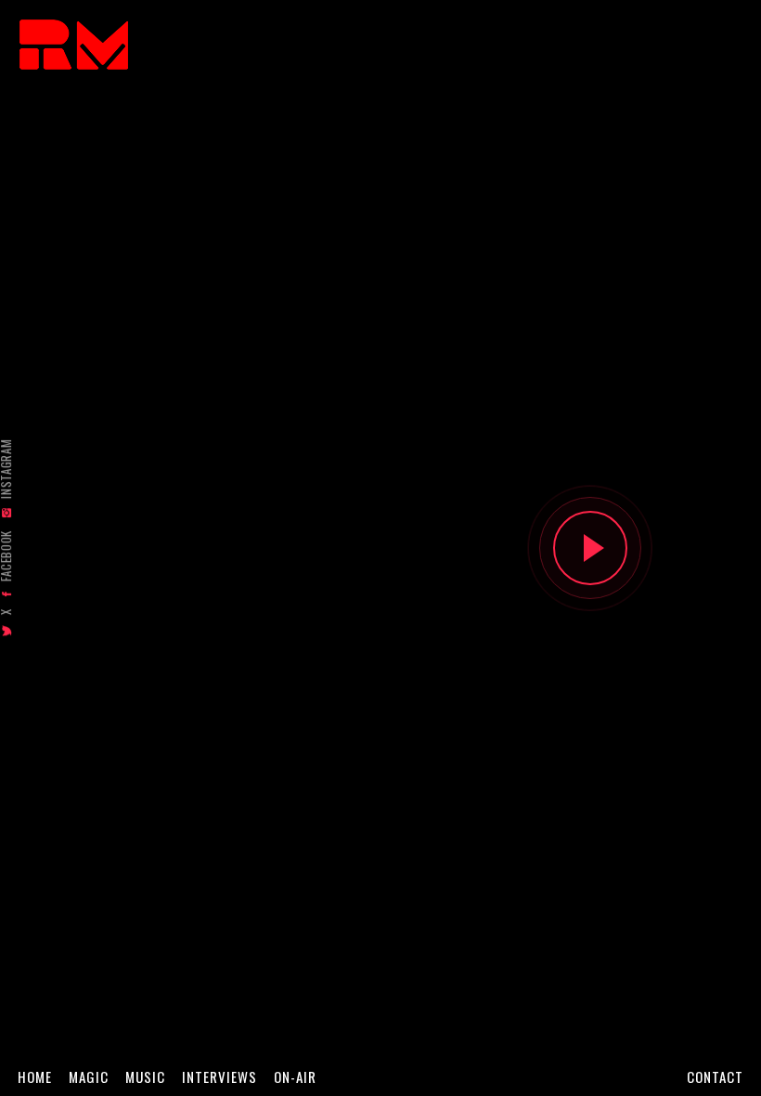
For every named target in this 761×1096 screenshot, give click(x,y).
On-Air (295, 1077)
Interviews (219, 1077)
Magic (89, 1077)
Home (35, 1077)
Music (145, 1077)
